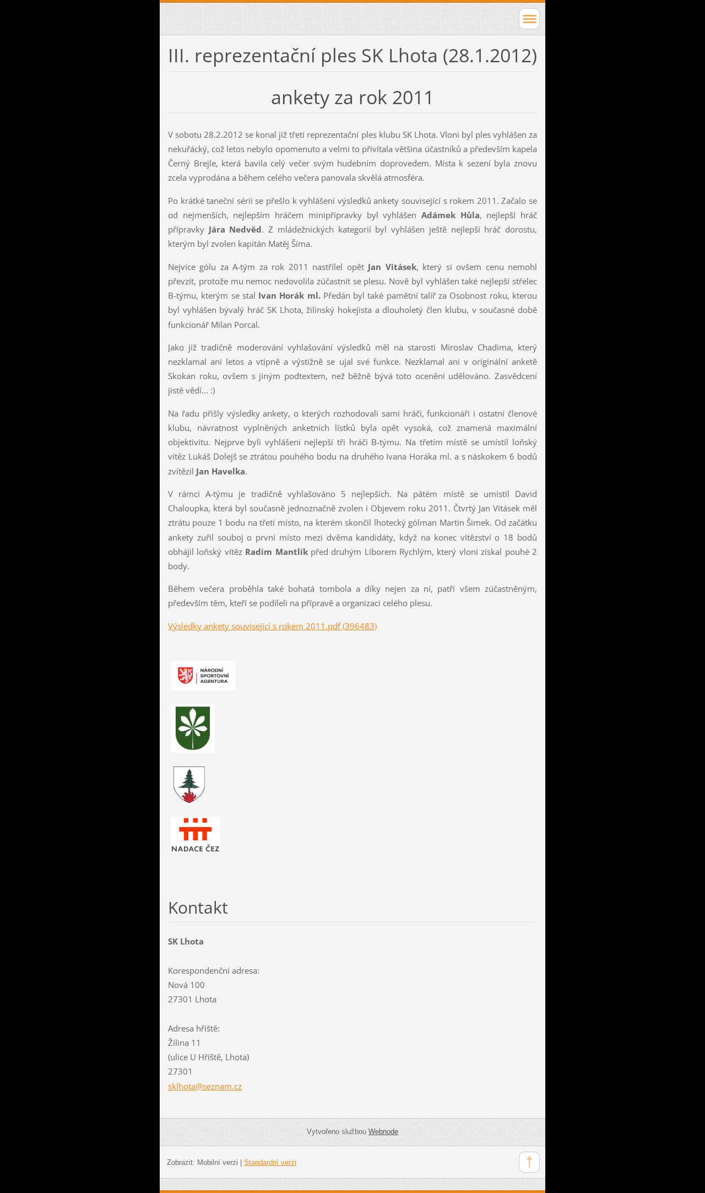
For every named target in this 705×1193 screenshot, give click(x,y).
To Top (529, 1162)
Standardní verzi (270, 1162)
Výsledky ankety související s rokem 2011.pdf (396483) (272, 625)
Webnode (383, 1131)
